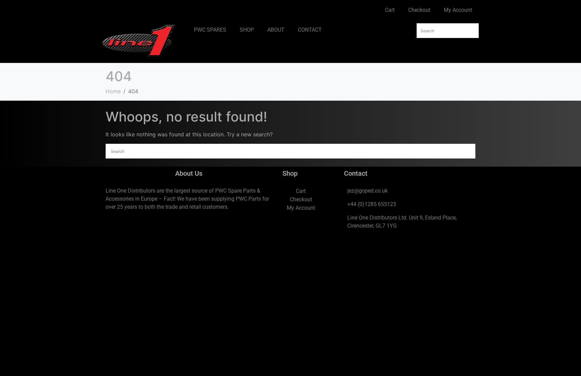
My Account (458, 10)
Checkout (419, 10)
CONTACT (310, 30)
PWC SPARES (210, 30)
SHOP (247, 30)
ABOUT (275, 30)
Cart (390, 10)
